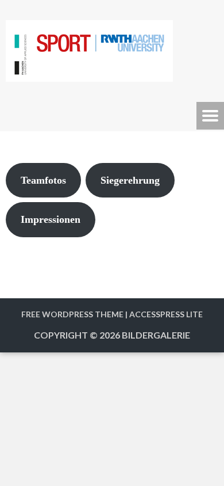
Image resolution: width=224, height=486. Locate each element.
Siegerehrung (130, 180)
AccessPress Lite (166, 314)
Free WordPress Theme (72, 314)
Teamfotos (43, 180)
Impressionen (50, 219)
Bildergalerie (156, 334)
